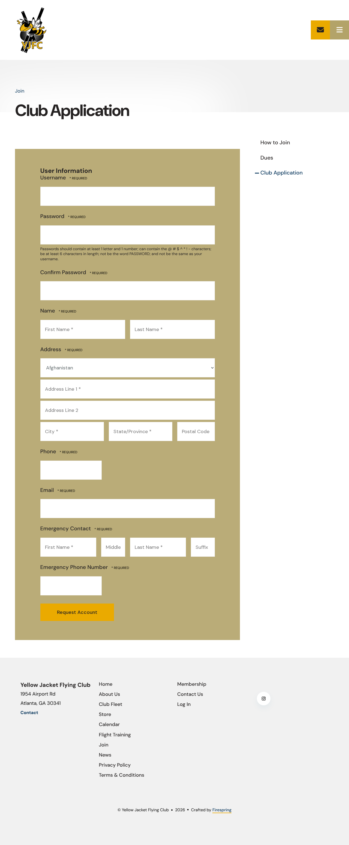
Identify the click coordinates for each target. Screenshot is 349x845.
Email (47, 490)
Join (104, 745)
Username (53, 177)
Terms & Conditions (122, 775)
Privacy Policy (115, 765)
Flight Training (115, 734)
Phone (49, 451)
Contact (320, 29)
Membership (191, 684)
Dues (266, 157)
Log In (184, 704)
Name (48, 310)
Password (52, 216)
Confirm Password (63, 272)
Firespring (221, 810)
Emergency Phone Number (74, 567)
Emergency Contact (66, 528)
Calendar (109, 724)
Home (106, 684)
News (105, 755)
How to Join (275, 142)
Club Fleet (110, 704)
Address (51, 349)
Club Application (281, 172)
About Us (109, 694)
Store (105, 714)
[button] (339, 29)
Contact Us (190, 694)
